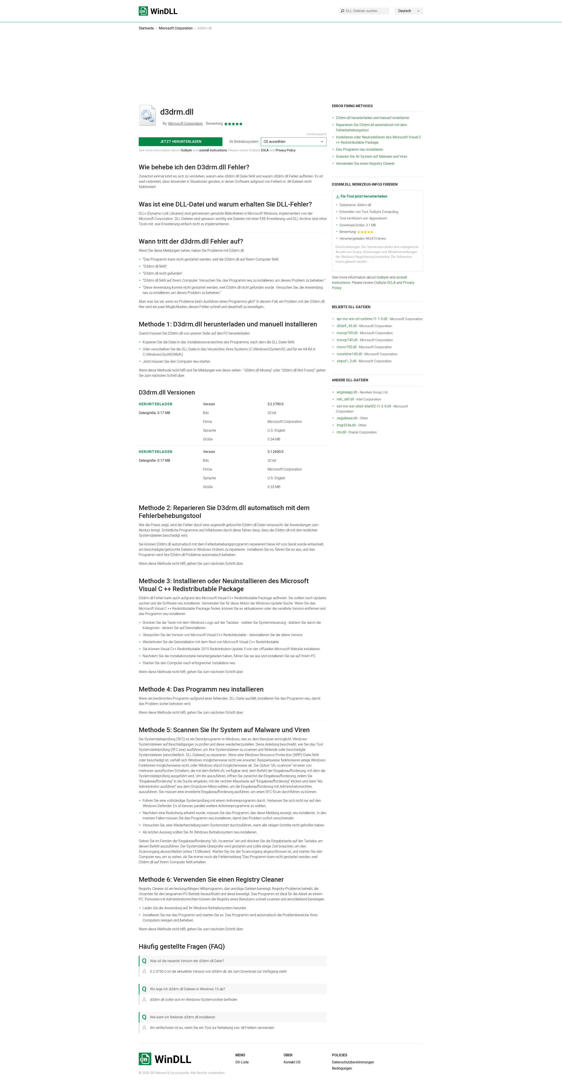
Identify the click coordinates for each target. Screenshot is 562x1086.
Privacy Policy (285, 150)
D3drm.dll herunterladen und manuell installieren (372, 118)
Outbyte (186, 150)
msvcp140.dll (347, 340)
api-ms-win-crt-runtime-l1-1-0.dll (362, 319)
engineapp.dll (347, 392)
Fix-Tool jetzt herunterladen (364, 196)
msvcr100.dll (347, 347)
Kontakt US (292, 1062)
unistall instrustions (213, 150)
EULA (265, 150)
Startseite (146, 28)
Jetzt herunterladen (180, 141)
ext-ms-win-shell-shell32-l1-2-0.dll (364, 406)
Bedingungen (342, 1068)
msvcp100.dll (347, 333)
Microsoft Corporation (176, 28)
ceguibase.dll (347, 418)
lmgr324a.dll (346, 425)
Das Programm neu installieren (359, 149)
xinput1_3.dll (346, 361)
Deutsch (404, 11)
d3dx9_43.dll (347, 326)
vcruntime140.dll (349, 354)
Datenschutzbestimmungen (353, 1062)
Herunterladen (156, 404)
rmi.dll (341, 432)
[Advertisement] (281, 71)
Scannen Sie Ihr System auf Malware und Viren (371, 156)
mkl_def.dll (345, 399)
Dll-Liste (242, 1062)
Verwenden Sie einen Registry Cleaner (365, 163)
